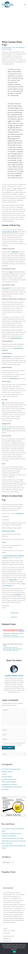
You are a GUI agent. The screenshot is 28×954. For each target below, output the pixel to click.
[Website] (14, 739)
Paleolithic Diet (7, 938)
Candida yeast (15, 252)
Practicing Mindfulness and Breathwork (12, 787)
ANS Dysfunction (7, 941)
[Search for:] (14, 754)
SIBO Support (5, 789)
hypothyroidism (14, 378)
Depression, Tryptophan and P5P (13, 633)
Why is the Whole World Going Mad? (12, 644)
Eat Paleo (4, 774)
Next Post (14, 617)
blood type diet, (13, 579)
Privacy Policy (6, 933)
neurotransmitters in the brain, (10, 231)
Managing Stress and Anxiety (9, 784)
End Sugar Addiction (7, 776)
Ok (14, 951)
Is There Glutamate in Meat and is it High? (13, 838)
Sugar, (3, 402)
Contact (5, 928)
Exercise (4, 542)
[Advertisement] (14, 24)
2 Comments (6, 647)
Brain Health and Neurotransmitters (10, 636)
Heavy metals (5, 288)
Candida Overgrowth (7, 771)
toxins (11, 272)
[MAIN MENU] (24, 4)
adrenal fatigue (7, 356)
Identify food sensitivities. (8, 531)
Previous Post (14, 613)
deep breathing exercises (10, 555)
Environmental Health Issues (9, 779)
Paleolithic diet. (20, 513)
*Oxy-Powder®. (17, 594)
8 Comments (6, 635)
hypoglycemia (5, 428)
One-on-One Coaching (9, 930)
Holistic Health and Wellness (9, 782)
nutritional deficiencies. (16, 338)
